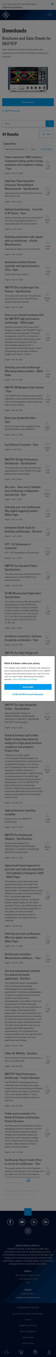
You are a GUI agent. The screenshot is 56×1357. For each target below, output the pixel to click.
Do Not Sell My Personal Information (28, 694)
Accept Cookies (28, 687)
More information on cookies (25, 679)
